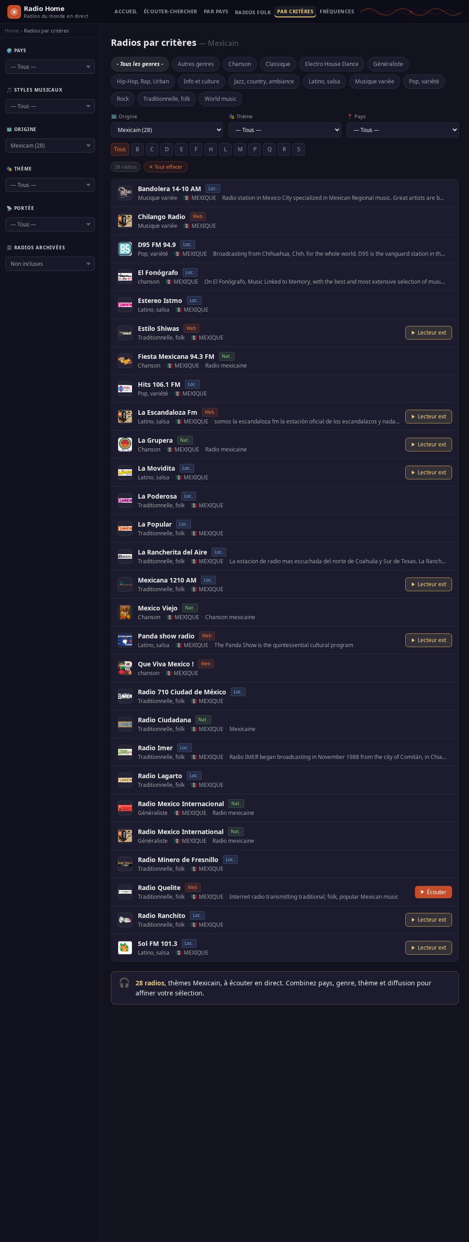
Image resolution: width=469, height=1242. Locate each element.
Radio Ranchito (161, 915)
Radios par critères (46, 30)
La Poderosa (157, 496)
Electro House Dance (332, 64)
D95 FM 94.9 (157, 244)
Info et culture (201, 81)
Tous (120, 149)
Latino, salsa (324, 81)
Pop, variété (424, 81)
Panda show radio (166, 636)
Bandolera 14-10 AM (169, 188)
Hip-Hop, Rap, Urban (143, 81)
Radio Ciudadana (164, 719)
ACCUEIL (126, 11)
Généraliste (388, 64)
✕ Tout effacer (166, 166)
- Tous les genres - (140, 64)
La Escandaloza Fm (167, 412)
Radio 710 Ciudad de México (182, 691)
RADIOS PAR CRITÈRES (295, 11)
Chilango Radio (161, 216)
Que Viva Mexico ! (166, 663)
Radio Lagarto (160, 775)
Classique (278, 64)
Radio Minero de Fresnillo (178, 859)
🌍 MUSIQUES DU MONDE (253, 14)
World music (220, 99)
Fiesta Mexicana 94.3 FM (176, 356)
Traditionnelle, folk (166, 99)
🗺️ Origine (124, 116)
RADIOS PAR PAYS (216, 11)
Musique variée (374, 81)
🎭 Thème (240, 116)
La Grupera (155, 440)
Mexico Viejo (158, 608)
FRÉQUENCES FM (337, 11)
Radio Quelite (159, 887)
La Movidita (156, 468)
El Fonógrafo (158, 272)
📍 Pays (356, 116)
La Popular (155, 524)
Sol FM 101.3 (157, 943)
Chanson (240, 64)
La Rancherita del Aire (172, 552)
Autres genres (196, 64)
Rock (123, 99)
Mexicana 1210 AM (167, 580)
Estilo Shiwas (158, 328)
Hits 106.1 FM (159, 384)
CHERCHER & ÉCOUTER (170, 11)
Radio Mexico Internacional (181, 803)
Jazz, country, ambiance (264, 81)
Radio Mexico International (181, 831)
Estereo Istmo (160, 300)
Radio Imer (155, 747)
